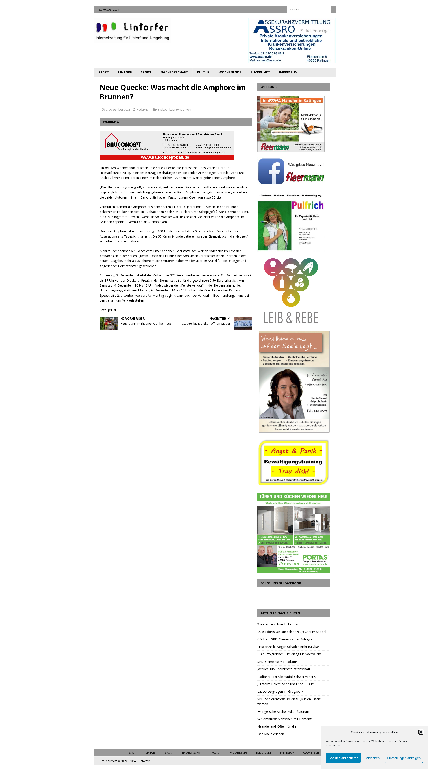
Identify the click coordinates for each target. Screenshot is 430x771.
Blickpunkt (260, 72)
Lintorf (125, 72)
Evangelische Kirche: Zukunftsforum (283, 711)
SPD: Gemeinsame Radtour (277, 662)
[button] (421, 732)
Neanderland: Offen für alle (276, 726)
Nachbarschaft (174, 72)
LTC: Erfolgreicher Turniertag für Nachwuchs (289, 654)
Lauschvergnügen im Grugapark (280, 691)
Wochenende (230, 72)
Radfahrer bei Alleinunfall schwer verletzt (286, 677)
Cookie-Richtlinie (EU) (317, 752)
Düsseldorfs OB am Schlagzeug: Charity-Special (291, 632)
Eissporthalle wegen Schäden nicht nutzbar (288, 647)
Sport (146, 72)
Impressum (288, 72)
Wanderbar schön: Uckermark (278, 624)
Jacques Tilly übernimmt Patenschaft (283, 669)
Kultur (203, 72)
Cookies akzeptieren (343, 758)
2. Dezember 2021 (118, 109)
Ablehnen (373, 758)
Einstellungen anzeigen (404, 758)
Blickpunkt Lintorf (169, 109)
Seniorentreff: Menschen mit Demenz (284, 719)
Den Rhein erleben (270, 734)
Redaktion (143, 109)
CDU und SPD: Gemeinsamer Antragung (286, 639)
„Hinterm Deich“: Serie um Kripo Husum (286, 684)
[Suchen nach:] (309, 9)
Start (104, 72)
